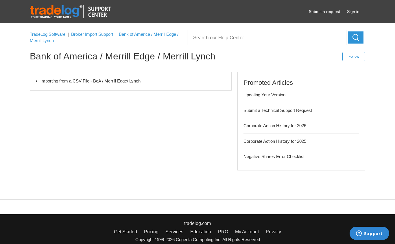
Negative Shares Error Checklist (273, 156)
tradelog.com (197, 223)
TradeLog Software (47, 34)
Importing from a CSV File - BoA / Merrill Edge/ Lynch (90, 80)
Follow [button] (353, 56)
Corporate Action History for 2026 (274, 125)
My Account (247, 231)
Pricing (151, 231)
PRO (223, 231)
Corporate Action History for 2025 (274, 141)
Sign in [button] (353, 11)
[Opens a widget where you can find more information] (369, 234)
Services (174, 231)
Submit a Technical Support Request (277, 110)
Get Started (125, 231)
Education (200, 231)
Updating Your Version (264, 94)
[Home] (70, 11)
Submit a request (324, 11)
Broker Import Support (92, 34)
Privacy (273, 231)
